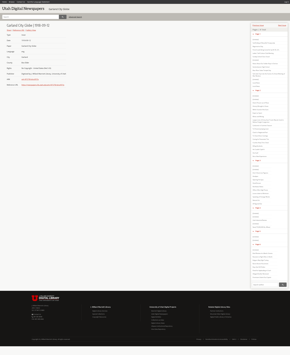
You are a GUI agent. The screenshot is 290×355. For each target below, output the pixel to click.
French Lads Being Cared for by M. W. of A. (266, 50)
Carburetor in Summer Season (262, 125)
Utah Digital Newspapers (159, 314)
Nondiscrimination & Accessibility (216, 339)
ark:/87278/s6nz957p (30, 79)
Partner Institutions (216, 311)
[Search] (62, 17)
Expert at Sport (257, 113)
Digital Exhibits (156, 317)
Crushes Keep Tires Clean (261, 143)
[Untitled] (256, 39)
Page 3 (258, 160)
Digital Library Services (99, 311)
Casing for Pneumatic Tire (261, 139)
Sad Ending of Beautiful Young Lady (264, 43)
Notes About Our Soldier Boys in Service (265, 64)
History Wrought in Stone (260, 106)
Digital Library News (158, 323)
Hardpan (255, 176)
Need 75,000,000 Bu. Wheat (261, 227)
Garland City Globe (59, 9)
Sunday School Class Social (261, 57)
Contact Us (21, 2)
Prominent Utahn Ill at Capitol (262, 277)
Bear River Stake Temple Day (262, 70)
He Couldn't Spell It (259, 149)
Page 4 (258, 208)
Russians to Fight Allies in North (262, 257)
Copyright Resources (99, 317)
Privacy (198, 339)
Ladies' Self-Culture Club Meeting (263, 53)
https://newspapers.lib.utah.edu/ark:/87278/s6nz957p (43, 85)
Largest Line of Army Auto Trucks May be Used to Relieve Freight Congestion (268, 121)
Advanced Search (75, 17)
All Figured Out (257, 204)
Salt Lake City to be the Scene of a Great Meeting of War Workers (269, 75)
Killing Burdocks (258, 146)
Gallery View (31, 30)
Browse (11, 2)
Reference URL (18, 30)
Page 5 (258, 231)
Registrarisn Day (258, 46)
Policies (253, 339)
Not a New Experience (260, 156)
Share (9, 30)
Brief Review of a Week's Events (263, 253)
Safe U (234, 339)
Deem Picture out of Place (261, 103)
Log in (286, 2)
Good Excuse (257, 183)
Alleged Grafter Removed (261, 274)
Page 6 (258, 244)
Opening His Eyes (258, 180)
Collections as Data (157, 320)
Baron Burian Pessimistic (260, 264)
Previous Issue (258, 25)
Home (4, 2)
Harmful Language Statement (38, 2)
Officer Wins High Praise (260, 190)
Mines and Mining (258, 117)
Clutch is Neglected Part (260, 132)
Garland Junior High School (261, 67)
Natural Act (256, 200)
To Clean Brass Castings (260, 136)
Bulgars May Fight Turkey (261, 260)
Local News (256, 83)
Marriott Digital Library (159, 311)
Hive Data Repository (158, 329)
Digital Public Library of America (220, 317)
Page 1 (258, 34)
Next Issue (282, 25)
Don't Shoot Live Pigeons (260, 173)
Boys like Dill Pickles (259, 267)
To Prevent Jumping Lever (261, 129)
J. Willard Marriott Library (40, 306)
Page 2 (258, 90)
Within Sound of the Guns (260, 110)
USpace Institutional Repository (162, 326)
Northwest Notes (258, 187)
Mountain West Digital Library (220, 314)
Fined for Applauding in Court (262, 270)
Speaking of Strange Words (261, 197)
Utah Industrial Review (260, 220)
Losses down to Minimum (261, 193)
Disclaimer (243, 339)
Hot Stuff (255, 153)
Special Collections (98, 314)
